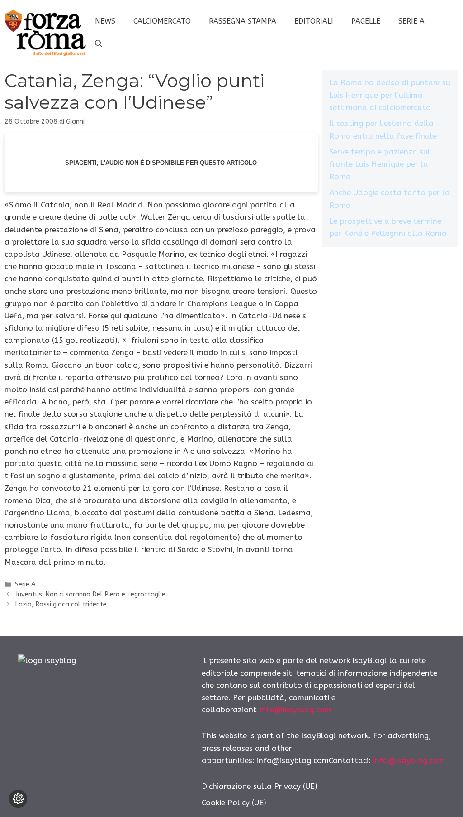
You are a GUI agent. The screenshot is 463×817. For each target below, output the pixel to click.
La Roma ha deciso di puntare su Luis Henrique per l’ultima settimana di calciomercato (389, 94)
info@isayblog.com (295, 709)
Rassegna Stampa (242, 21)
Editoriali (313, 21)
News (105, 21)
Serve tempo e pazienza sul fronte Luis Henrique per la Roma (379, 164)
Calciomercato (162, 21)
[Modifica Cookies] (18, 799)
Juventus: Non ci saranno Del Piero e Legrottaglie (90, 594)
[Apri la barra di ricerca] (98, 44)
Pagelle (365, 21)
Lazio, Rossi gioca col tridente (61, 604)
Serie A (411, 21)
